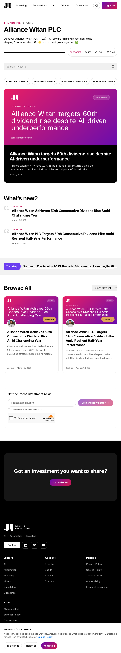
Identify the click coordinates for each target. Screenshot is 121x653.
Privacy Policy (94, 564)
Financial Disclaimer (97, 586)
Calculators (81, 5)
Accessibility (93, 581)
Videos (65, 5)
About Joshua (11, 608)
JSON (100, 52)
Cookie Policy (94, 569)
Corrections (10, 620)
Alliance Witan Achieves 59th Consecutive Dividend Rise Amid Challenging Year (61, 213)
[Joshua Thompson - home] (7, 5)
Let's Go (58, 482)
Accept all (49, 645)
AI (54, 5)
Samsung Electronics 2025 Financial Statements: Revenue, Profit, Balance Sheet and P (70, 266)
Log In (108, 5)
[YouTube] (43, 545)
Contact (12, 545)
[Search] (113, 66)
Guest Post (10, 592)
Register (50, 564)
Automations (40, 5)
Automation (10, 569)
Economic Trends (17, 81)
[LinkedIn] (25, 545)
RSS (89, 52)
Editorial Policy (12, 614)
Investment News (104, 81)
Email (112, 52)
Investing (21, 5)
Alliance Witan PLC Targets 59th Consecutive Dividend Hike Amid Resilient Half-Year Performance (63, 236)
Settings (14, 645)
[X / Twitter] (34, 545)
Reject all (31, 645)
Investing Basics (44, 81)
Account (50, 575)
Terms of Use (94, 575)
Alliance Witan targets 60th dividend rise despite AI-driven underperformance (60, 156)
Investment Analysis (74, 81)
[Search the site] (96, 5)
